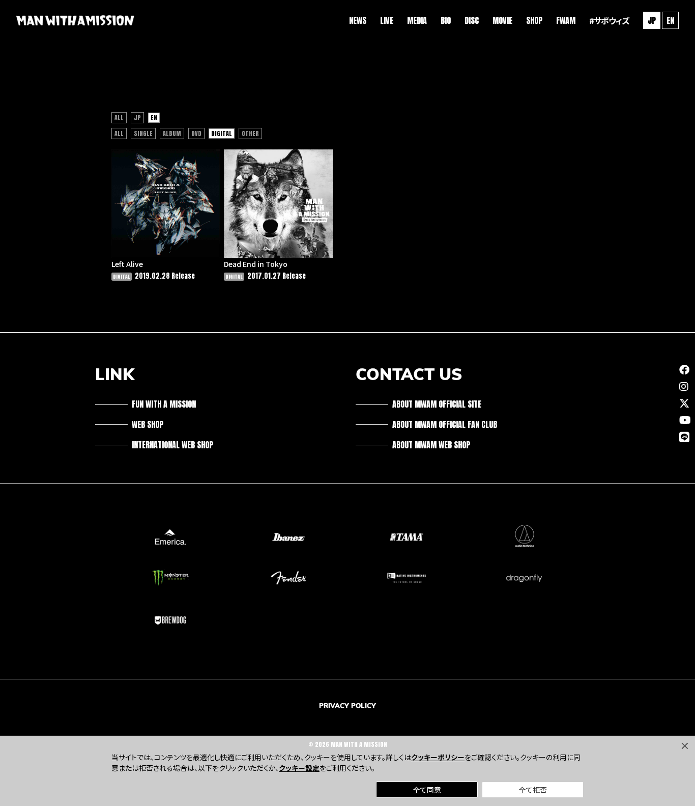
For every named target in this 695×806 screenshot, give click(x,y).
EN (670, 20)
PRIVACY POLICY (347, 705)
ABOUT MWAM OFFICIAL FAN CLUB (444, 424)
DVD (196, 133)
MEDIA (417, 20)
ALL (119, 117)
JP (137, 117)
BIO (446, 20)
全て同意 (427, 790)
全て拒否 (533, 790)
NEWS (357, 20)
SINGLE (143, 133)
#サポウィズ (609, 20)
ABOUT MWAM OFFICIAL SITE (436, 404)
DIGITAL (221, 133)
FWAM (565, 20)
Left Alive (127, 264)
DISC (472, 20)
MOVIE (502, 20)
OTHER (250, 133)
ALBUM (172, 133)
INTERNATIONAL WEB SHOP (172, 445)
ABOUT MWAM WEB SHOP (431, 445)
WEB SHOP (147, 424)
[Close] (685, 746)
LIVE (386, 20)
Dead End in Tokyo (255, 264)
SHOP (534, 20)
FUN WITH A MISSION (164, 404)
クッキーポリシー (438, 757)
